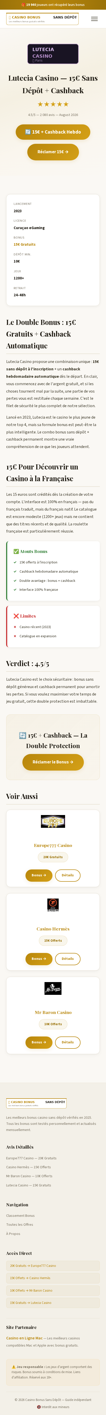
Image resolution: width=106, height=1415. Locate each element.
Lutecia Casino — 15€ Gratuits (28, 1185)
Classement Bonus (20, 1215)
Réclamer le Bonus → (53, 762)
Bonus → (39, 875)
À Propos (13, 1233)
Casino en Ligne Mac (24, 1338)
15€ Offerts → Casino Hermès (30, 1278)
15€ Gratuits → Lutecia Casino (30, 1303)
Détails (68, 875)
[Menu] (94, 19)
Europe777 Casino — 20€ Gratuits (31, 1158)
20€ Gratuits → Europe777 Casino (33, 1266)
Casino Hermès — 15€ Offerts (28, 1167)
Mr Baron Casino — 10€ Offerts (29, 1176)
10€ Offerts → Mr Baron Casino (31, 1290)
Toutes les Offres (19, 1224)
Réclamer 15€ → (53, 152)
